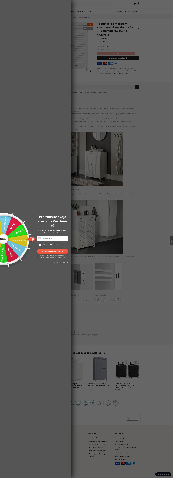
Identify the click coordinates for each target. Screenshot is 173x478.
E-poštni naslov (47, 238)
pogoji (50, 244)
